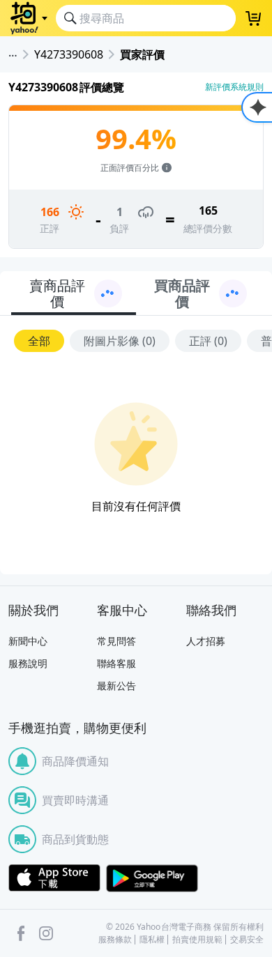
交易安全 (247, 939)
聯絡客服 (116, 663)
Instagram (46, 933)
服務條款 (115, 939)
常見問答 (116, 641)
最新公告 (116, 685)
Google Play (152, 878)
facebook (20, 933)
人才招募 (205, 641)
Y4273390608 (68, 54)
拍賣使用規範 (197, 939)
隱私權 (152, 939)
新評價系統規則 (234, 87)
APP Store (54, 878)
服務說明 (27, 663)
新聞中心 (27, 641)
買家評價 (142, 54)
